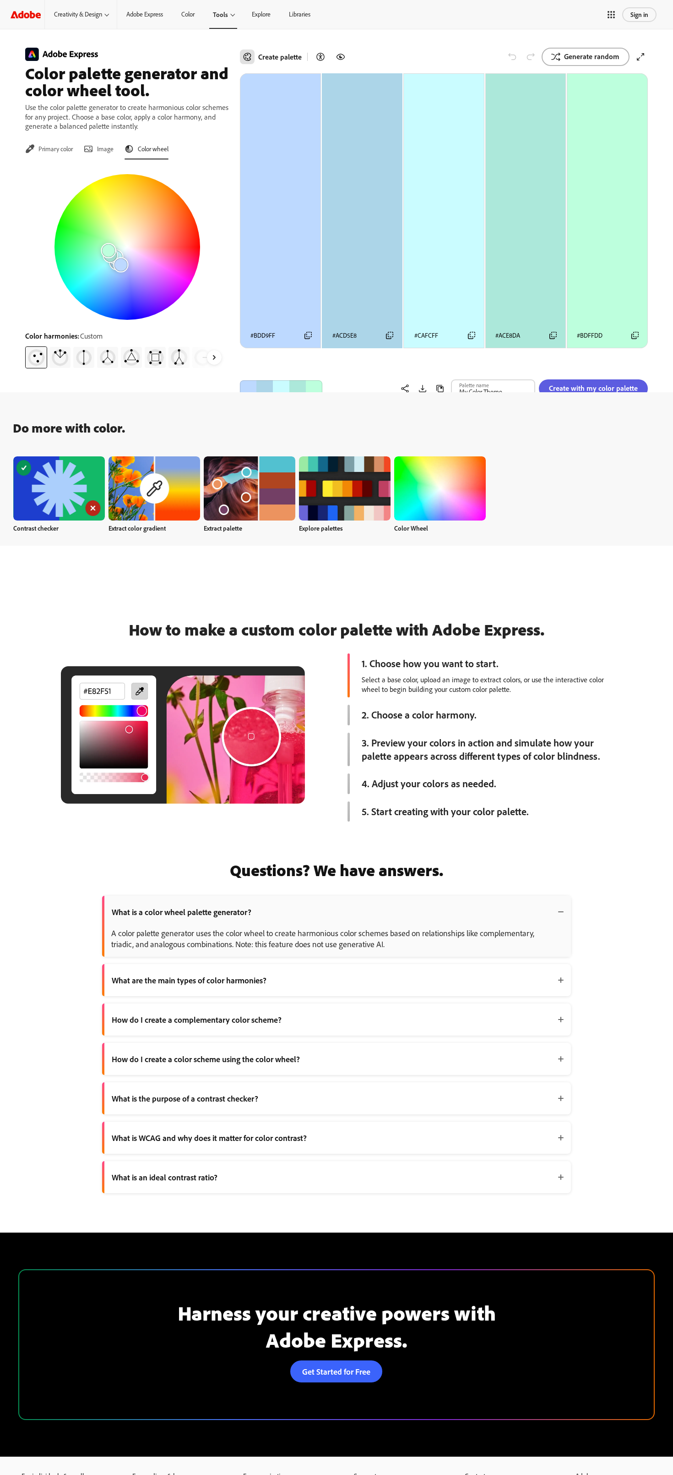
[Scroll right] (214, 357)
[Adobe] (25, 14)
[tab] (49, 148)
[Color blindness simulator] (340, 56)
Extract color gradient (137, 528)
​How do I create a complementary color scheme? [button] (197, 1019)
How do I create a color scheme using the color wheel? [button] (206, 1059)
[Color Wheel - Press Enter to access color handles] (127, 247)
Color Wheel (411, 528)
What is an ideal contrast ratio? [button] (164, 1177)
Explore (261, 14)
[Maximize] (640, 56)
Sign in (639, 14)
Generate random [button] (591, 56)
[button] (611, 14)
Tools (220, 14)
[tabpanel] (127, 267)
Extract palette (223, 528)
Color (188, 14)
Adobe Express (144, 14)
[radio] (36, 357)
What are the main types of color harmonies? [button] (189, 980)
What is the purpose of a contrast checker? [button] (185, 1098)
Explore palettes (321, 528)
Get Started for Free (336, 1371)
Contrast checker (36, 528)
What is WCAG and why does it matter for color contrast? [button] (209, 1138)
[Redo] (530, 56)
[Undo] (512, 56)
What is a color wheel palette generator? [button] (181, 912)
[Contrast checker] (320, 56)
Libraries (299, 14)
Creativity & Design (78, 14)
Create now (59, 488)
